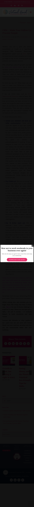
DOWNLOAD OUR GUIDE (17, 259)
